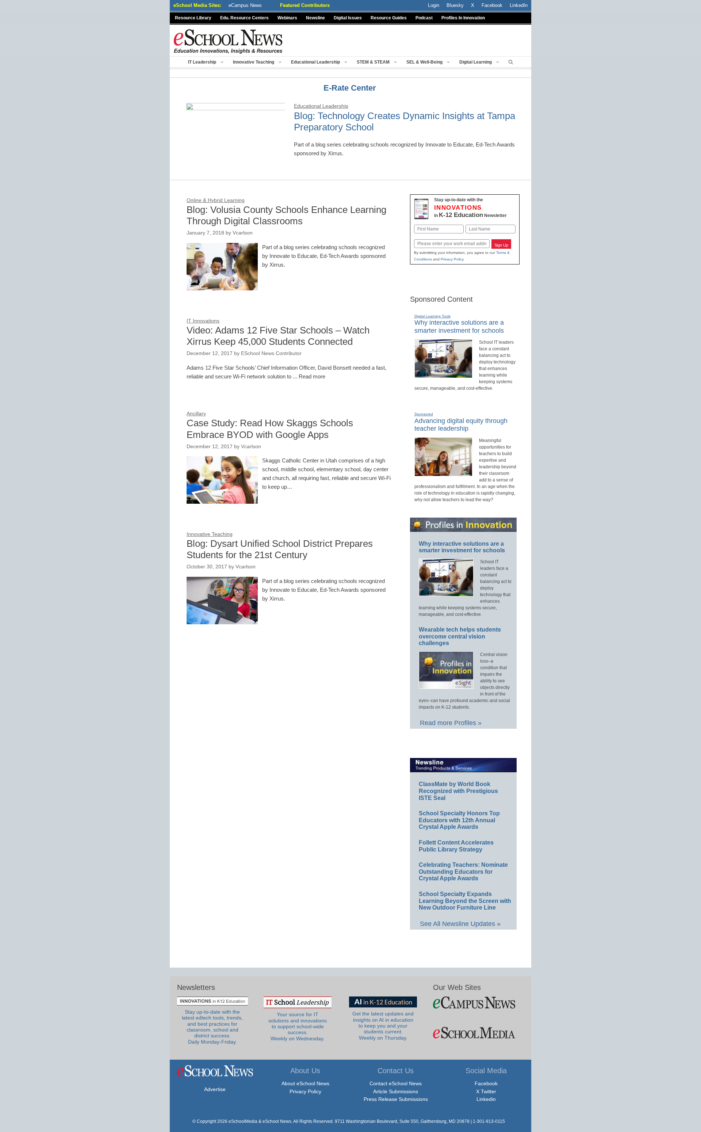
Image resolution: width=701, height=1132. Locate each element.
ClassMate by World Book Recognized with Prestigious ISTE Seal (458, 791)
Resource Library (193, 17)
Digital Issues (348, 17)
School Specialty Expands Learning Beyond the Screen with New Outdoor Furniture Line (465, 901)
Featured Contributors (305, 5)
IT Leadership (202, 62)
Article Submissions (395, 1091)
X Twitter (486, 1091)
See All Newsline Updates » (460, 923)
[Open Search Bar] (510, 62)
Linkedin (486, 1099)
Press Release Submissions (396, 1099)
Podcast (424, 17)
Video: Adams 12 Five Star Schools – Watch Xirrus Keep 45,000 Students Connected (278, 336)
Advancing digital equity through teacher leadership (460, 424)
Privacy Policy (452, 259)
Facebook (486, 1083)
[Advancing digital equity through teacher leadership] (443, 473)
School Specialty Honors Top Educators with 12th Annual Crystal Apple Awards (459, 820)
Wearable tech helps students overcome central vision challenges (460, 636)
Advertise (215, 1089)
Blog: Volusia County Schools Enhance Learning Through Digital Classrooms (286, 215)
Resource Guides (389, 17)
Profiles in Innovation (463, 17)
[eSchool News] (228, 41)
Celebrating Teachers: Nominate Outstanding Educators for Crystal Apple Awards (463, 871)
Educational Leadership (315, 62)
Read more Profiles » (451, 723)
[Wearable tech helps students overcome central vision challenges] (446, 685)
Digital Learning (475, 62)
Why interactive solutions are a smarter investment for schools (462, 547)
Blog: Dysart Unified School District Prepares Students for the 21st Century (280, 549)
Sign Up (501, 245)
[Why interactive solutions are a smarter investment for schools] (443, 374)
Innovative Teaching (253, 62)
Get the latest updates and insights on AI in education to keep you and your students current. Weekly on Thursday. (383, 1025)
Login (433, 5)
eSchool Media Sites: (197, 5)
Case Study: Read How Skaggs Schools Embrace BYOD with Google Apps (270, 429)
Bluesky (455, 5)
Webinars (287, 17)
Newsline (315, 17)
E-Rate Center (349, 87)
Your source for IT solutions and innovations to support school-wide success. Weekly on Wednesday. (297, 1026)
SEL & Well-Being (424, 62)
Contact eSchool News (395, 1083)
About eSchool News (305, 1083)
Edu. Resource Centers (244, 17)
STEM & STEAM (373, 62)
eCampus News (245, 5)
